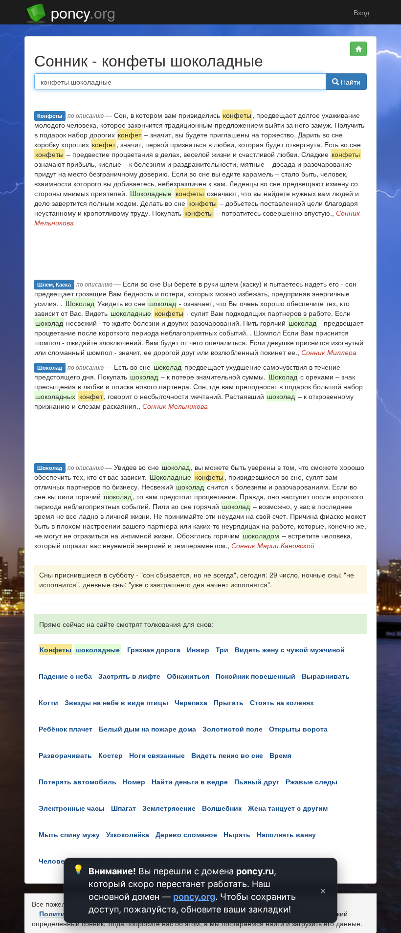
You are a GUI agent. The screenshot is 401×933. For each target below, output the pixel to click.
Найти (349, 82)
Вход (360, 12)
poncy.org (194, 896)
